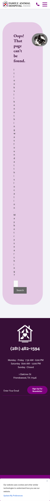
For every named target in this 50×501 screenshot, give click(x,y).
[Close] (47, 481)
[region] (25, 490)
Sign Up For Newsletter (37, 390)
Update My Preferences (13, 495)
